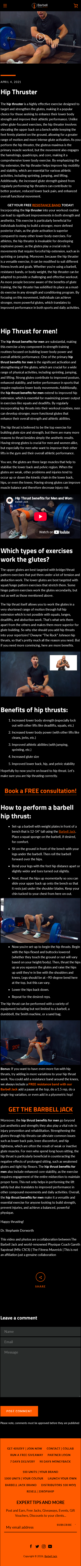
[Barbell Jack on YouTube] (50, 1546)
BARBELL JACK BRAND (21, 1485)
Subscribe (64, 1525)
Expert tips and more (41, 1502)
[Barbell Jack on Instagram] (44, 1546)
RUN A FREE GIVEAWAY (26, 1455)
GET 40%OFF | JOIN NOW (24, 1448)
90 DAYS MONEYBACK (55, 1461)
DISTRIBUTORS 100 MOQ (58, 1485)
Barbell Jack (67, 831)
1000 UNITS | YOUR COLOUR (23, 1478)
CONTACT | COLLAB (60, 1448)
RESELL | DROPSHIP (40, 1491)
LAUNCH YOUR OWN (62, 1478)
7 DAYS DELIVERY (22, 1461)
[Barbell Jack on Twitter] (37, 1546)
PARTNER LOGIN (59, 1455)
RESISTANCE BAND (47, 205)
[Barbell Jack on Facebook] (31, 1546)
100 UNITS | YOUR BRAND (40, 1471)
